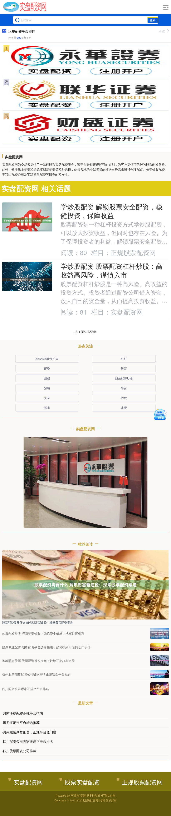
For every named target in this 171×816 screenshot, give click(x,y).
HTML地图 (108, 795)
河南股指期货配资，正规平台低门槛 (29, 732)
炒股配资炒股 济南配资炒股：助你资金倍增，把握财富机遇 (43, 633)
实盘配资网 (28, 781)
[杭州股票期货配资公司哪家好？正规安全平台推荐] (159, 674)
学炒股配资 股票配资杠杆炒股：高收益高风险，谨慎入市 (111, 270)
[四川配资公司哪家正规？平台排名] (159, 688)
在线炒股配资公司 (47, 359)
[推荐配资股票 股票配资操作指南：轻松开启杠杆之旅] (159, 660)
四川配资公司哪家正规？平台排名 (25, 689)
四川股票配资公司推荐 (19, 750)
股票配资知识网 (94, 800)
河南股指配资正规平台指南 (23, 713)
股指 (47, 378)
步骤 (124, 408)
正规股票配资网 (142, 781)
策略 (47, 388)
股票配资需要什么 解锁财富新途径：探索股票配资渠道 (37, 622)
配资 (47, 368)
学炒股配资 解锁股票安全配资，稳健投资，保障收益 (111, 211)
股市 (47, 408)
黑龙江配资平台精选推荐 (21, 722)
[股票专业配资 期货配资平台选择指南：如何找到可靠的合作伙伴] (159, 647)
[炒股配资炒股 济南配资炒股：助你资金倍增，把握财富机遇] (159, 633)
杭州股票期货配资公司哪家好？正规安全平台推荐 (36, 674)
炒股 (124, 398)
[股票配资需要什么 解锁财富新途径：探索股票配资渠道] (85, 584)
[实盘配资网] (24, 7)
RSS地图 (93, 795)
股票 (124, 368)
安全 (47, 398)
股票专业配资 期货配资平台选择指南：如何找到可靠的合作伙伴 (46, 647)
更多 (162, 31)
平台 (124, 388)
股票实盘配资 (82, 781)
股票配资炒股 (124, 378)
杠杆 (124, 359)
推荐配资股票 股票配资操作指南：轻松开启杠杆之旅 (38, 660)
